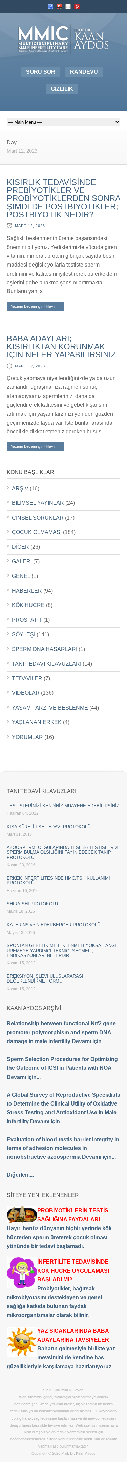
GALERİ (22, 561)
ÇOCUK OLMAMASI (37, 532)
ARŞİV (20, 488)
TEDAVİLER (27, 678)
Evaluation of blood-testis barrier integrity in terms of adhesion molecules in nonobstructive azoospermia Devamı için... (63, 1148)
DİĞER (20, 547)
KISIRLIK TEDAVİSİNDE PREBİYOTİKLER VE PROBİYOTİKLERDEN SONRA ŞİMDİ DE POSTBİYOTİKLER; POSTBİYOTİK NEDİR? (63, 198)
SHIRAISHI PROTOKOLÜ (32, 903)
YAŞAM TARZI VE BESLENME (50, 708)
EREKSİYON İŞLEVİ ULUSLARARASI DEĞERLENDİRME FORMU (45, 979)
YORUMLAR (27, 737)
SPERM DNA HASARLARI (44, 649)
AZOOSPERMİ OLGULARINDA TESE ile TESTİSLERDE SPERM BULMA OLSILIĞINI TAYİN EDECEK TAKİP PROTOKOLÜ (63, 852)
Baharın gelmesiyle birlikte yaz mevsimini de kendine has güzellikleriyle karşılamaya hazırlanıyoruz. (61, 1348)
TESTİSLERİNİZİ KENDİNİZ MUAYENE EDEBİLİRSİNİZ (63, 805)
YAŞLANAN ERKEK (37, 722)
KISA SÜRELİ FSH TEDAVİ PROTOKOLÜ (48, 826)
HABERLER (27, 591)
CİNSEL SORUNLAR (38, 518)
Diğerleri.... (20, 1175)
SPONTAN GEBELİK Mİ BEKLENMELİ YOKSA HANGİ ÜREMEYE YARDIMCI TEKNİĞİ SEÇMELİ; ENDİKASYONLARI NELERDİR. (61, 950)
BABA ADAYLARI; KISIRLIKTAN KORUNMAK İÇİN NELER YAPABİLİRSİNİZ (61, 346)
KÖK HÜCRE (28, 605)
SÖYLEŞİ (23, 634)
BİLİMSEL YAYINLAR (38, 503)
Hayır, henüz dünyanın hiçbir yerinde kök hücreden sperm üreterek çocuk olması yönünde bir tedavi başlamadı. (59, 1228)
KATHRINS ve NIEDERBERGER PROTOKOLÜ (53, 924)
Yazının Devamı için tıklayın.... (35, 306)
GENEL (21, 576)
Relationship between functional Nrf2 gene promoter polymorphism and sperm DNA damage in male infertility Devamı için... (61, 1032)
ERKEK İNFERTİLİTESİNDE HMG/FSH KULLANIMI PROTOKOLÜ (58, 880)
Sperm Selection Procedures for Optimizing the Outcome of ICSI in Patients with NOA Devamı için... (62, 1068)
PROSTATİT (27, 620)
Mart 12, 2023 (30, 226)
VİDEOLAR (26, 693)
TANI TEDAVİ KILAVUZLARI (46, 664)
